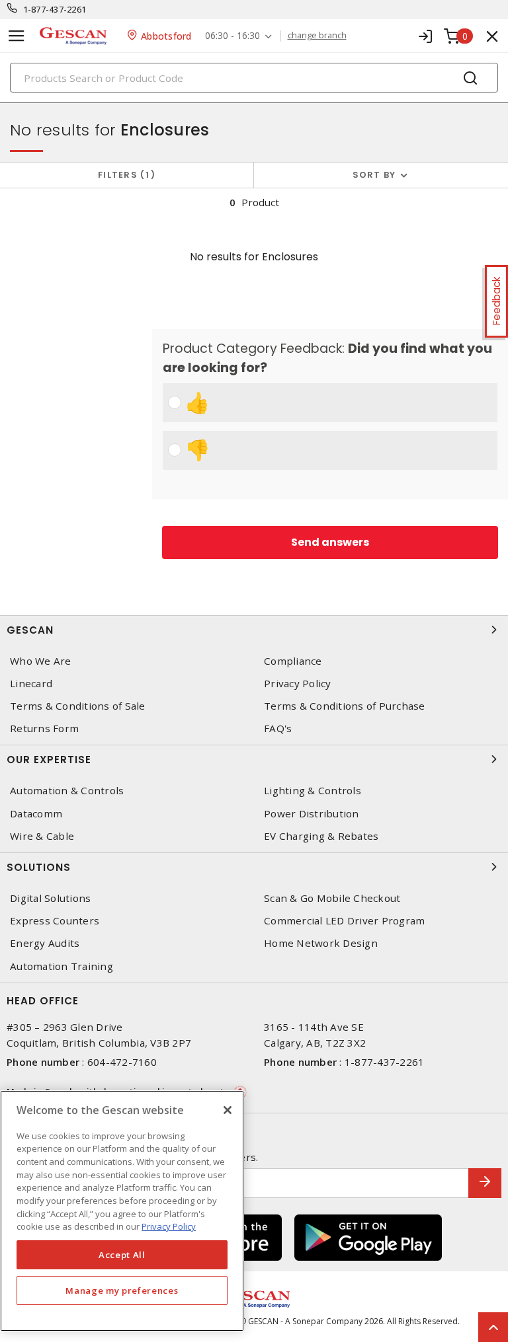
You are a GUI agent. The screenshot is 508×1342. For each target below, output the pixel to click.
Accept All (122, 1255)
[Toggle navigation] (16, 36)
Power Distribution (311, 813)
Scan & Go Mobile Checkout (332, 898)
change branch (317, 35)
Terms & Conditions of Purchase (344, 706)
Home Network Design (321, 943)
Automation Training (61, 966)
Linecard (31, 683)
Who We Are (40, 661)
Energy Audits (44, 943)
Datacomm (36, 813)
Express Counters (54, 920)
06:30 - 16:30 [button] (232, 36)
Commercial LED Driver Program (344, 920)
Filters (124, 174)
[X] (227, 1110)
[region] (122, 1210)
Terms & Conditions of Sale (78, 706)
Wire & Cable (42, 836)
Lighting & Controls (312, 790)
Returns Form (44, 728)
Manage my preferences (121, 1290)
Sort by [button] (374, 174)
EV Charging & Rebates (321, 836)
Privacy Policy (297, 683)
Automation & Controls (67, 790)
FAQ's (278, 728)
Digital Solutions (50, 898)
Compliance (293, 661)
